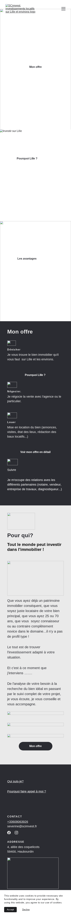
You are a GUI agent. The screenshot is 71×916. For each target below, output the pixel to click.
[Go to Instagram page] (16, 832)
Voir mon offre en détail (35, 452)
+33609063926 (17, 821)
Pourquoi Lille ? (27, 158)
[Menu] (63, 8)
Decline (26, 909)
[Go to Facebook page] (9, 832)
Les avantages (27, 258)
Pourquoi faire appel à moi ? (26, 791)
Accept (10, 909)
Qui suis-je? (15, 781)
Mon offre (35, 66)
